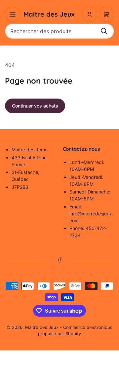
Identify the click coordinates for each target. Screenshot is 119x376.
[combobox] (59, 31)
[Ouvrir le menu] (12, 14)
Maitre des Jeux (42, 327)
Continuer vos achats (35, 106)
